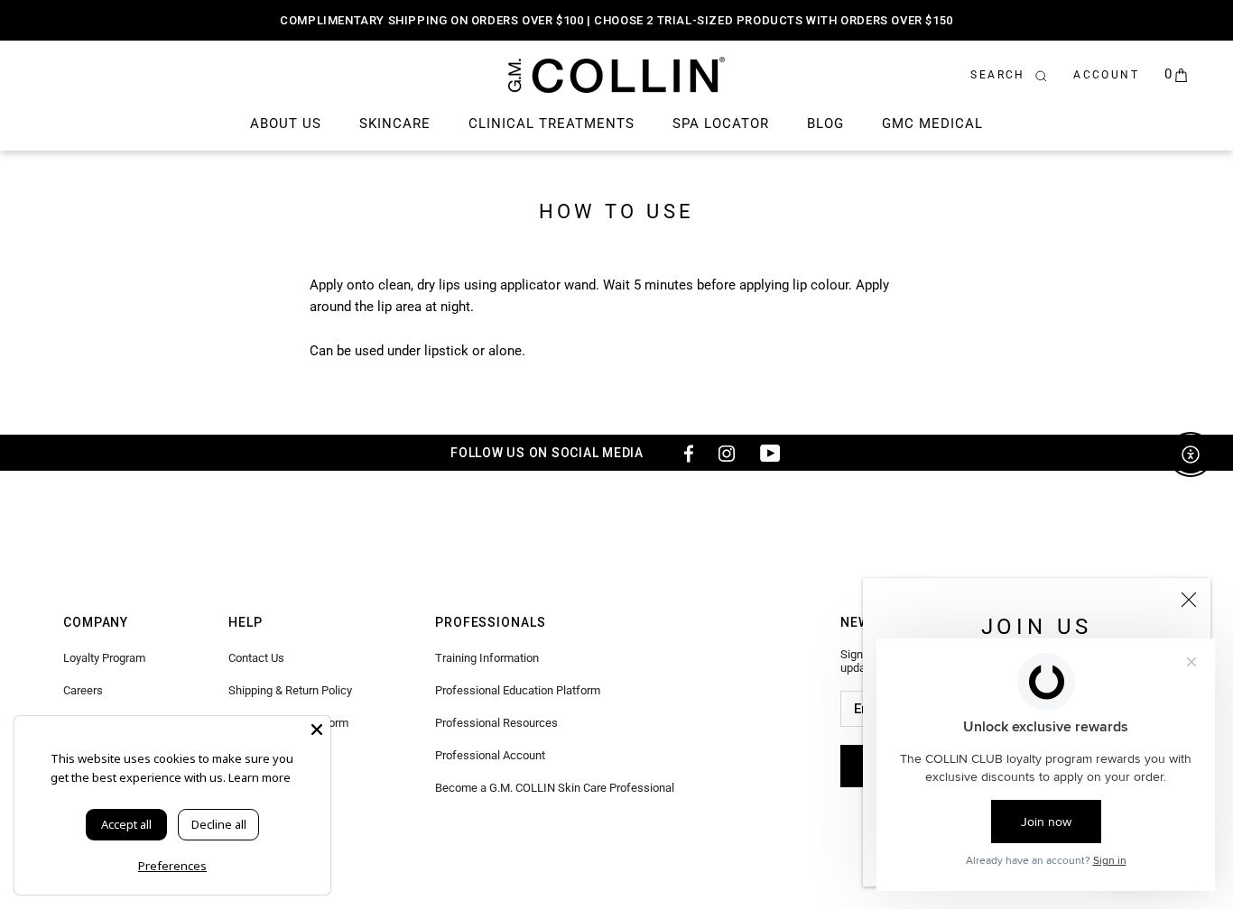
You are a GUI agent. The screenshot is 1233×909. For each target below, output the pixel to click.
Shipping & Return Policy (290, 690)
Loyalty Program (104, 658)
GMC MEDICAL (932, 123)
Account (1106, 75)
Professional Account (490, 755)
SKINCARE (395, 123)
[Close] (1189, 600)
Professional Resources (496, 723)
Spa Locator (720, 123)
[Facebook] (683, 453)
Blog (825, 123)
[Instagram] (726, 453)
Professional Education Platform (517, 690)
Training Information (487, 658)
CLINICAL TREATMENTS (551, 123)
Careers (83, 690)
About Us (285, 123)
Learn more (259, 777)
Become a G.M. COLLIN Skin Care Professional (554, 787)
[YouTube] (770, 453)
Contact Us (256, 658)
